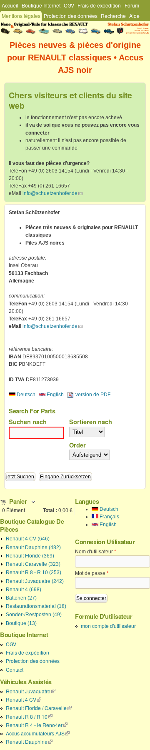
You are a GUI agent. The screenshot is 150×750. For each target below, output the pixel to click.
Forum (132, 5)
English (54, 395)
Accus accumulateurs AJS (38, 733)
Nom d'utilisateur (95, 552)
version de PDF (92, 395)
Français (108, 517)
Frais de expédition (99, 5)
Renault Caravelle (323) (33, 564)
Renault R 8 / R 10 (29, 716)
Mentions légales (21, 15)
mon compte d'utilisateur (108, 625)
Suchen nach (28, 422)
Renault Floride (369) (30, 556)
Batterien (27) (21, 598)
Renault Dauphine (29, 741)
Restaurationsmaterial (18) (36, 606)
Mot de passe (92, 573)
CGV (69, 5)
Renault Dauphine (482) (33, 547)
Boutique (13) (21, 623)
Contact (14, 669)
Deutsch (25, 395)
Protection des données (71, 15)
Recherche (113, 15)
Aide (134, 15)
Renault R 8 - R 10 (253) (33, 572)
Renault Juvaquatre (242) (35, 581)
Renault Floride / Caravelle (39, 707)
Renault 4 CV (23, 699)
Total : (50, 510)
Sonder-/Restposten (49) (34, 615)
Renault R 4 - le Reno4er (37, 724)
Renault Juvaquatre (30, 691)
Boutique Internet (41, 5)
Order (77, 445)
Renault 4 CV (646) (28, 539)
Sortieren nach (90, 422)
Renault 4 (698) (23, 589)
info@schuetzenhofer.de (52, 193)
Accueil (10, 5)
